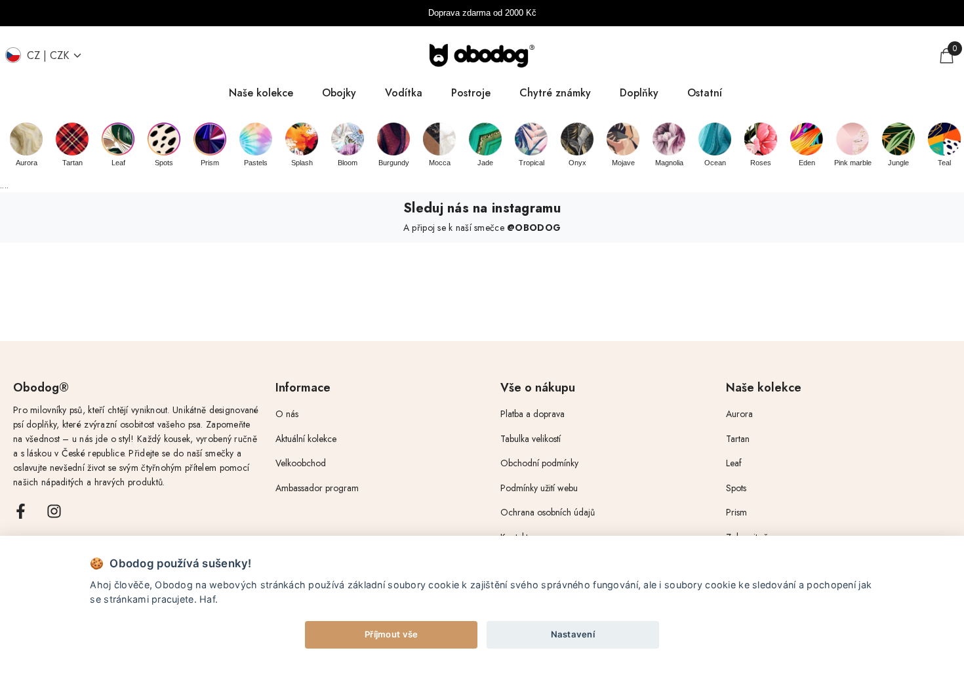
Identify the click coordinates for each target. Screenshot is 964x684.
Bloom (347, 163)
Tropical (531, 163)
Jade (485, 163)
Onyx (577, 163)
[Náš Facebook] (20, 511)
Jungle (898, 163)
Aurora (26, 163)
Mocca (440, 163)
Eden (807, 163)
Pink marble (853, 163)
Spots (164, 163)
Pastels (256, 163)
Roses (760, 163)
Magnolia (669, 163)
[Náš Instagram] (54, 511)
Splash (302, 163)
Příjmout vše (391, 634)
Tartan (72, 163)
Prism (210, 163)
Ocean (715, 163)
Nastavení (573, 634)
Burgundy (393, 163)
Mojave (623, 163)
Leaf (118, 163)
